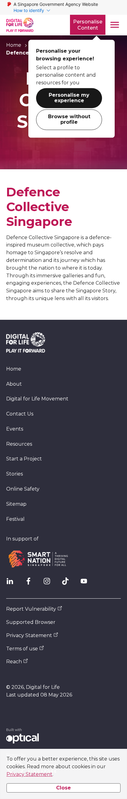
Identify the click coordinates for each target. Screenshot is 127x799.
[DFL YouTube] (86, 583)
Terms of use (22, 649)
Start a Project (24, 459)
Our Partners (72, 45)
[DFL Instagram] (49, 583)
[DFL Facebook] (31, 583)
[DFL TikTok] (68, 583)
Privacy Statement (29, 774)
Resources (19, 444)
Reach (14, 661)
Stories (14, 474)
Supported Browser (30, 622)
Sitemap (16, 504)
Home (13, 45)
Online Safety (22, 489)
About (39, 45)
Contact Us (19, 414)
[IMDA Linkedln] (12, 583)
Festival (15, 519)
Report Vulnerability (31, 609)
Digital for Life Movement (37, 399)
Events (14, 429)
